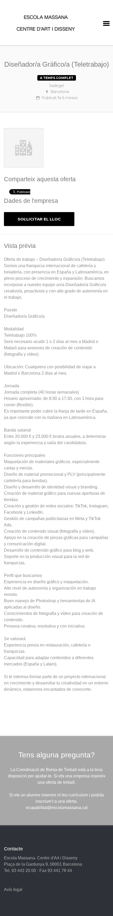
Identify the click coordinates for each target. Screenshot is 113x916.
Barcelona (59, 91)
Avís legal (13, 889)
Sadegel (56, 85)
